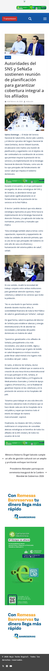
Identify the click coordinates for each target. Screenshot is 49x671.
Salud (8, 57)
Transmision (9, 18)
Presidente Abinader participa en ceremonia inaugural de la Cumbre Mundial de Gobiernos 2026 (26, 472)
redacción (29, 101)
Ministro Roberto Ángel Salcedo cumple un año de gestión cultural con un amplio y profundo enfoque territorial (26, 458)
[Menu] (45, 19)
